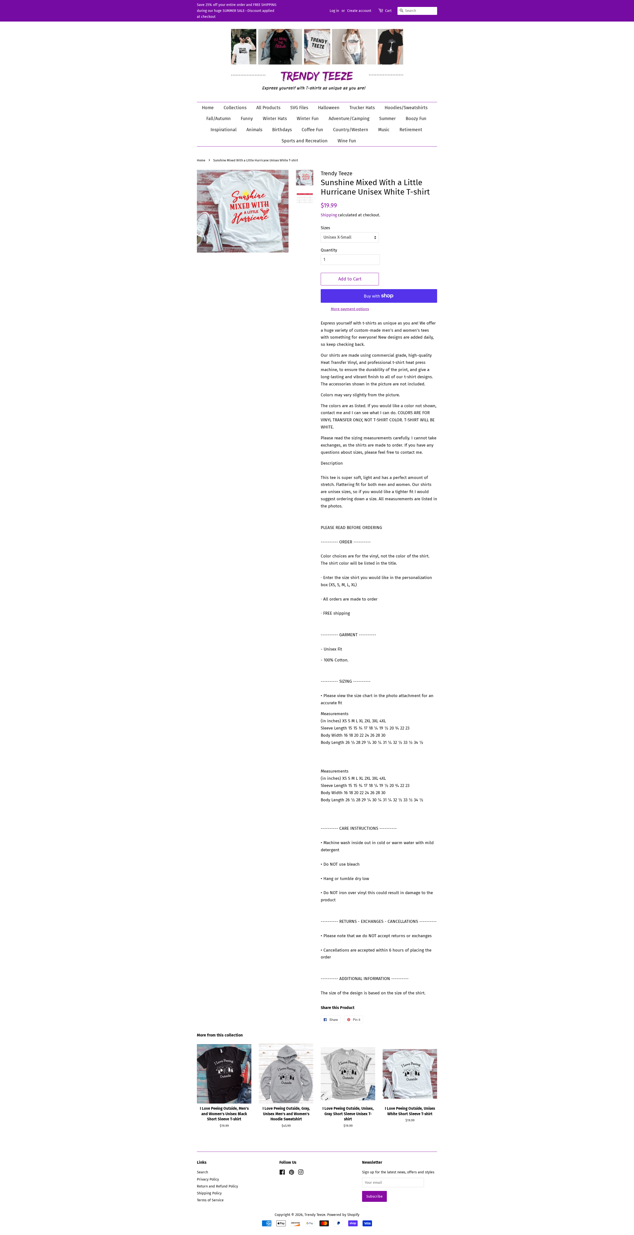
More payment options (350, 309)
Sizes (325, 227)
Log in (334, 11)
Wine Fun (347, 141)
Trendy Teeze (314, 1214)
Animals (254, 129)
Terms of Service (210, 1200)
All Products (268, 107)
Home (208, 107)
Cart (388, 11)
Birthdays (282, 129)
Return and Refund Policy (217, 1186)
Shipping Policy (209, 1193)
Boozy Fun (416, 118)
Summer (387, 118)
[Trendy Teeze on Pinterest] (291, 1173)
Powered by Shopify (343, 1214)
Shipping (329, 215)
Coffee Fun (312, 129)
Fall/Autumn (218, 118)
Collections (235, 107)
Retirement (410, 129)
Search (202, 1172)
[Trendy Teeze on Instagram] (300, 1173)
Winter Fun (308, 118)
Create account (359, 11)
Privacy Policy (208, 1179)
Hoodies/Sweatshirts (406, 107)
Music (384, 129)
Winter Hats (275, 118)
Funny (247, 118)
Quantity (329, 250)
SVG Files (299, 107)
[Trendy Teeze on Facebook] (282, 1173)
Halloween (329, 107)
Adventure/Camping (349, 118)
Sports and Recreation (305, 141)
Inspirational (224, 129)
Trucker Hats (362, 107)
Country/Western (350, 129)
